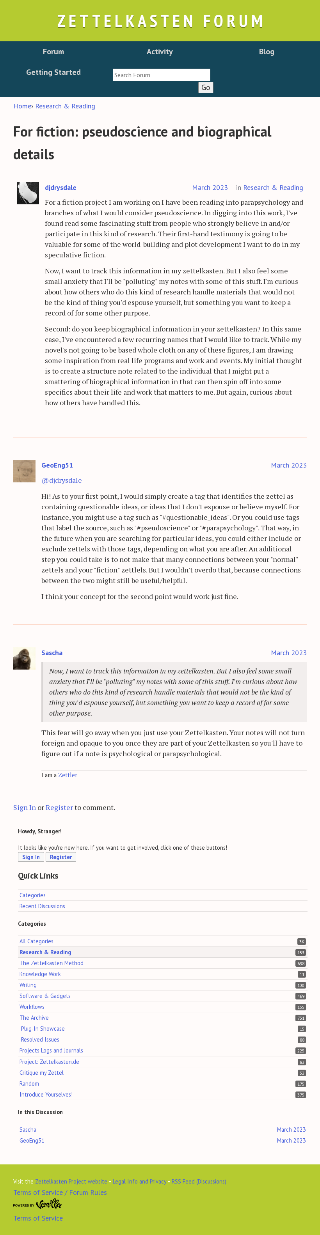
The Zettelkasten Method (52, 963)
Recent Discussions (42, 906)
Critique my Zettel (42, 1072)
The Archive (34, 1017)
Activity (160, 51)
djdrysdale (60, 187)
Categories (33, 895)
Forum (53, 51)
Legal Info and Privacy (139, 1181)
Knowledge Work (40, 974)
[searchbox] (161, 75)
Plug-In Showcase (43, 1028)
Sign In (24, 807)
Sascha (51, 652)
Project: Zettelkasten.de (49, 1061)
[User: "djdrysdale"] (28, 193)
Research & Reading (273, 187)
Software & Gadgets (45, 995)
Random (29, 1083)
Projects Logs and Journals (51, 1050)
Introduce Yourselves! (46, 1094)
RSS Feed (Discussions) (199, 1181)
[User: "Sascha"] (24, 658)
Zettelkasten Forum (161, 20)
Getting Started (53, 72)
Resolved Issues (40, 1039)
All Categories (36, 941)
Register (59, 807)
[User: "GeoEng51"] (24, 471)
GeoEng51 (57, 465)
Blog (266, 51)
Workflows (32, 1006)
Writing (28, 985)
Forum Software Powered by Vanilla (37, 1203)
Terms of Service (38, 1218)
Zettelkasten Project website (71, 1181)
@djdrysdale (61, 480)
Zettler (67, 775)
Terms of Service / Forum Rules (60, 1192)
